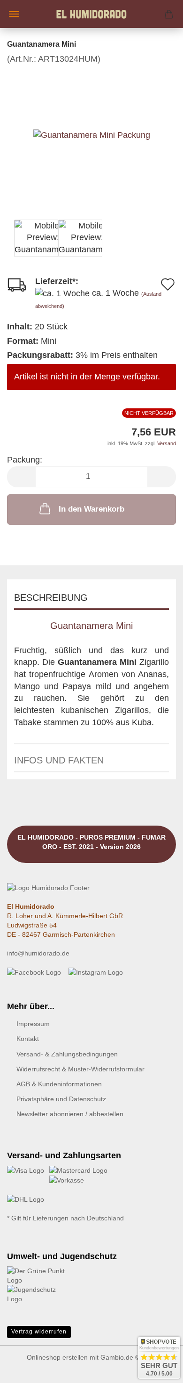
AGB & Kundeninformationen (59, 1084)
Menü (14, 14)
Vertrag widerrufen (39, 1331)
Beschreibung (51, 597)
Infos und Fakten (59, 760)
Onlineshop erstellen (57, 1357)
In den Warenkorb (91, 509)
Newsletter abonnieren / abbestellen (69, 1114)
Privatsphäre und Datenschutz (61, 1099)
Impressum (33, 1023)
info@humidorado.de (38, 953)
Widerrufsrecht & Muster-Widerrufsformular (80, 1069)
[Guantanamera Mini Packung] (91, 135)
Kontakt (27, 1038)
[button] (21, 476)
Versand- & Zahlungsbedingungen (67, 1054)
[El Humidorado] (91, 14)
